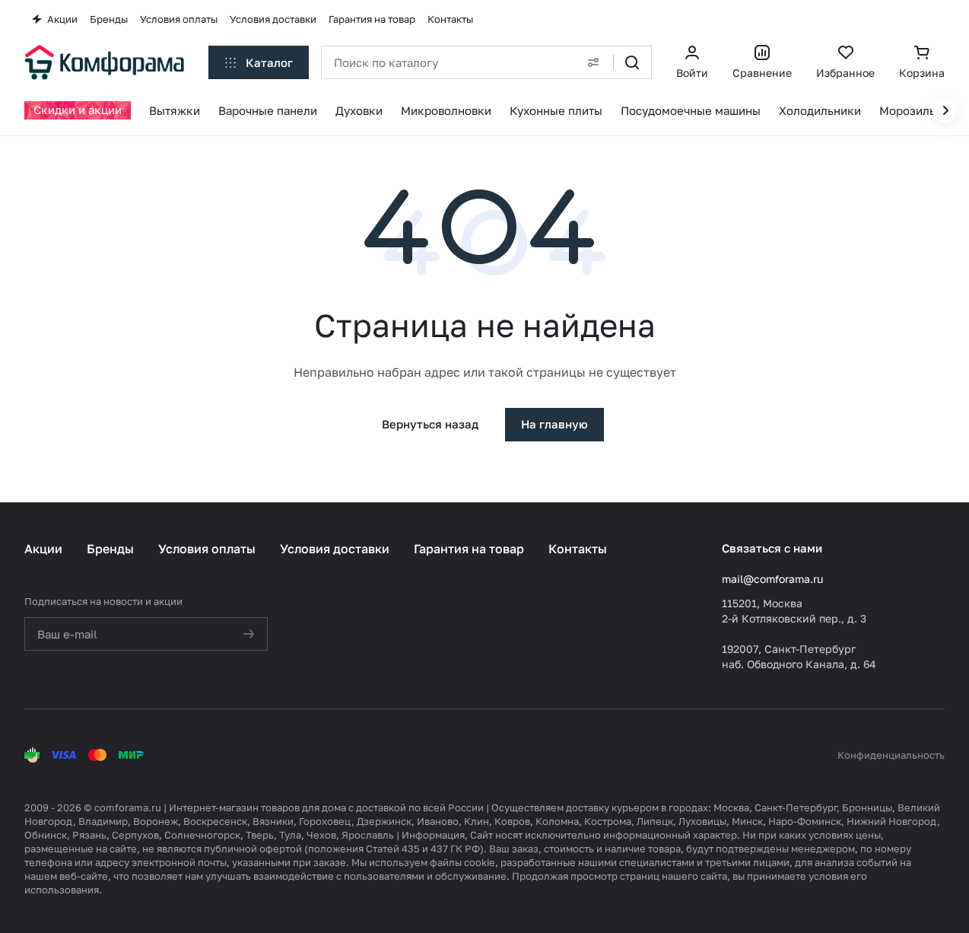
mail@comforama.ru (772, 578)
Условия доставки (334, 548)
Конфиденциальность (891, 755)
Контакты (577, 548)
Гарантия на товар (469, 548)
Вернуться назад (430, 424)
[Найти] (632, 62)
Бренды (110, 548)
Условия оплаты (207, 548)
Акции (43, 548)
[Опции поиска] (593, 62)
